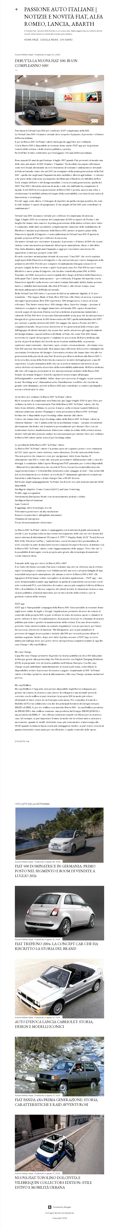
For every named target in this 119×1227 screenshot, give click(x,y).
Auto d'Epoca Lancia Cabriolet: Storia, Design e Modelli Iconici (54, 1024)
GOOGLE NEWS (49, 39)
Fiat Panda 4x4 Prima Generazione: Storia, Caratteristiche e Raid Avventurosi (56, 1102)
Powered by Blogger (62, 1207)
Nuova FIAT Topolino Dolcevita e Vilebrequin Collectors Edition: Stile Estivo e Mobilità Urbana (53, 1182)
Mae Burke (69, 1213)
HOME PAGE (31, 39)
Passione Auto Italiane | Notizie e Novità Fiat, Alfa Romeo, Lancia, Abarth (63, 16)
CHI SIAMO (66, 39)
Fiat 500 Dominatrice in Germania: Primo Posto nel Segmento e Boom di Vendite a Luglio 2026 (55, 871)
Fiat (27, 741)
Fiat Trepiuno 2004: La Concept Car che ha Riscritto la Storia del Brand (56, 946)
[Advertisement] (59, 773)
